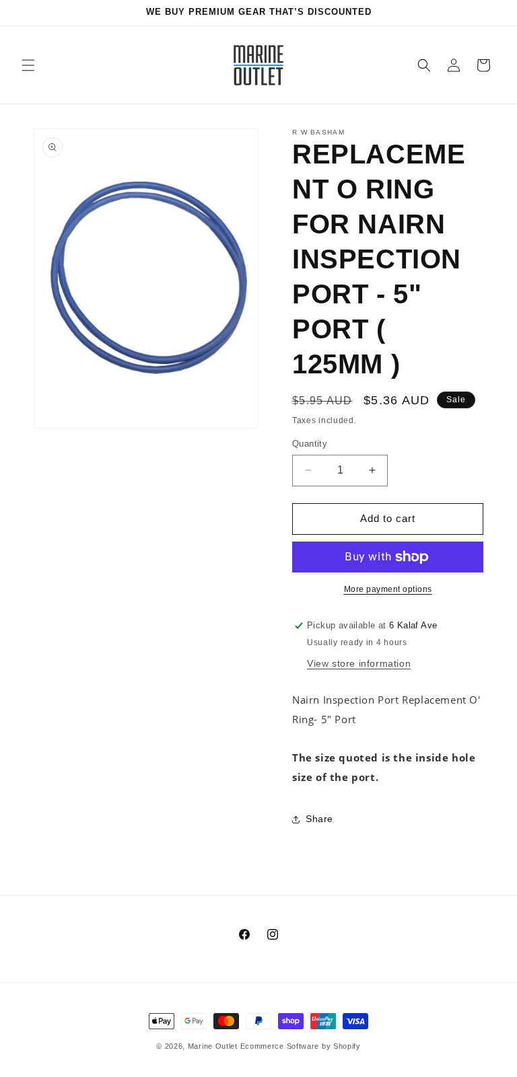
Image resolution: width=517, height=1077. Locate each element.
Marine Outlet (213, 1046)
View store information (359, 663)
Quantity (309, 444)
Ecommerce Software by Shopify (300, 1046)
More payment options (388, 589)
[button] (28, 65)
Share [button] (319, 818)
